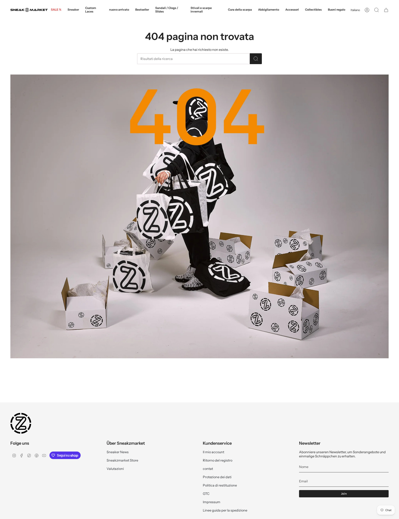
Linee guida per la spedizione (225, 510)
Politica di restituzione (220, 485)
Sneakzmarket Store (122, 460)
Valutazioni (115, 469)
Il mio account (213, 452)
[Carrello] (386, 10)
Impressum (211, 502)
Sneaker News (118, 452)
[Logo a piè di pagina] (20, 423)
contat (208, 469)
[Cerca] (256, 58)
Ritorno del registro (217, 460)
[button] (73, 10)
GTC (206, 494)
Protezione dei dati (217, 477)
